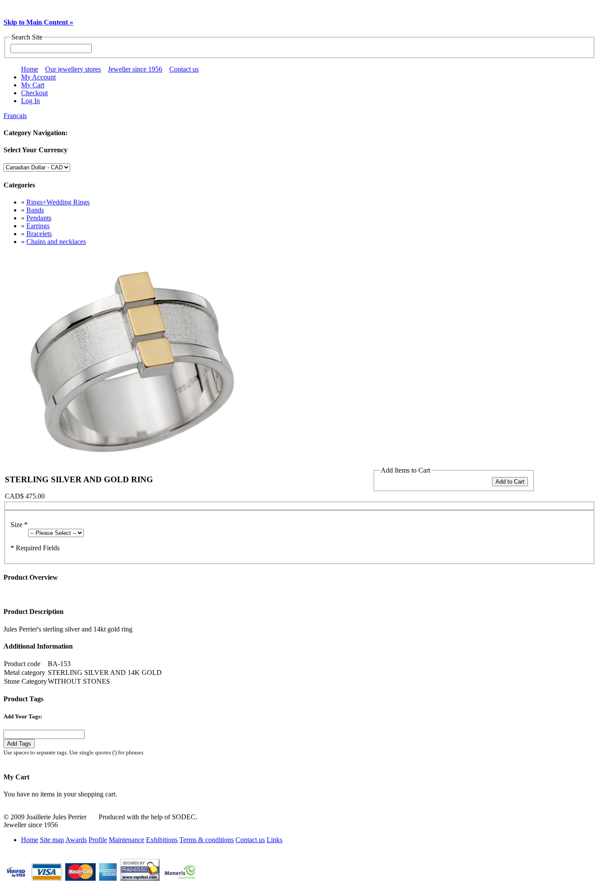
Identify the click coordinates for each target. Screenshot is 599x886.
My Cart (32, 85)
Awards (76, 839)
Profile (98, 839)
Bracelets (39, 233)
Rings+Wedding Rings (57, 202)
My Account (38, 77)
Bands (35, 210)
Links (274, 839)
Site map (52, 839)
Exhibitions (162, 839)
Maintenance (126, 839)
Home (29, 69)
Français (15, 115)
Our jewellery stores (73, 69)
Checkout (34, 93)
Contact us (184, 69)
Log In (30, 100)
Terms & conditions (206, 839)
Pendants (38, 218)
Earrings (38, 226)
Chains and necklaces (56, 241)
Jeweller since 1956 (135, 69)
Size (19, 524)
